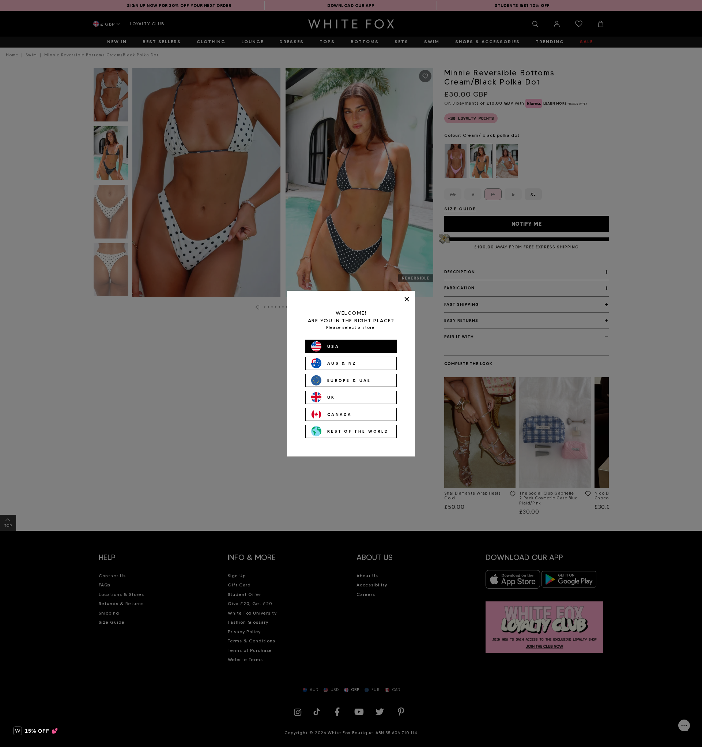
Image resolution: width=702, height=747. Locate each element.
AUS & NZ (341, 363)
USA (333, 346)
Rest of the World (358, 431)
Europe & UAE (349, 380)
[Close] (407, 299)
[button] (35, 731)
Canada (339, 414)
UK (331, 397)
